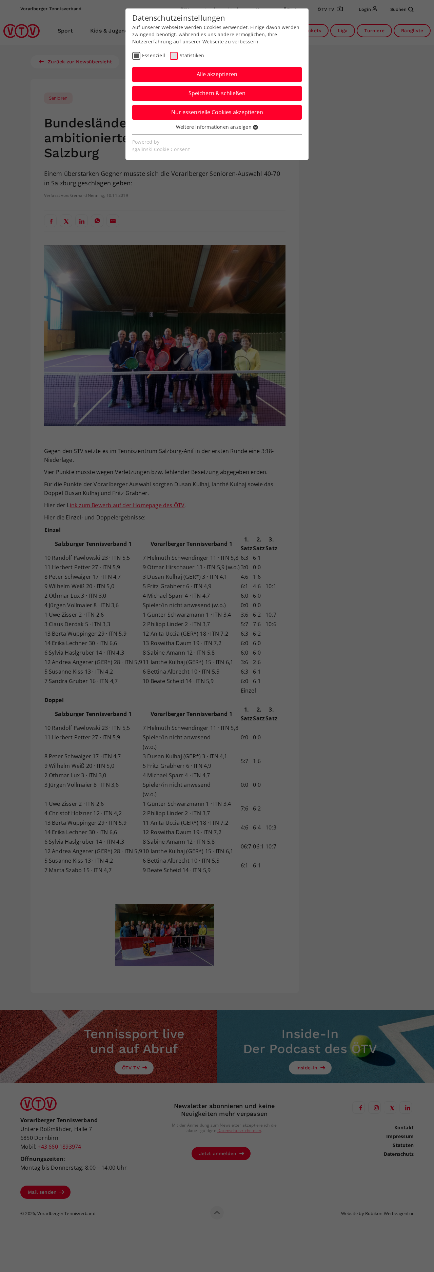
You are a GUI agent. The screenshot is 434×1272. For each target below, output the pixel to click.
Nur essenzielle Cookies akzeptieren (217, 112)
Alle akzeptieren (217, 74)
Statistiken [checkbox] (192, 55)
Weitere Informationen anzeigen (214, 127)
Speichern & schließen (217, 93)
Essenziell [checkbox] (153, 55)
